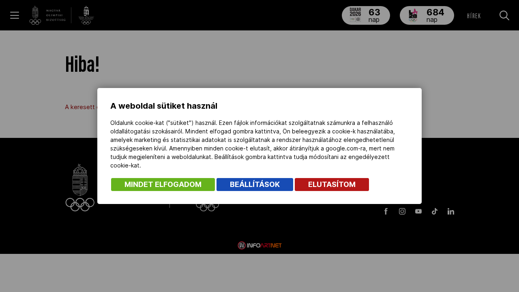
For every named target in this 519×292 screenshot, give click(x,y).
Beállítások (255, 184)
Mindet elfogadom (163, 184)
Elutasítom (332, 184)
